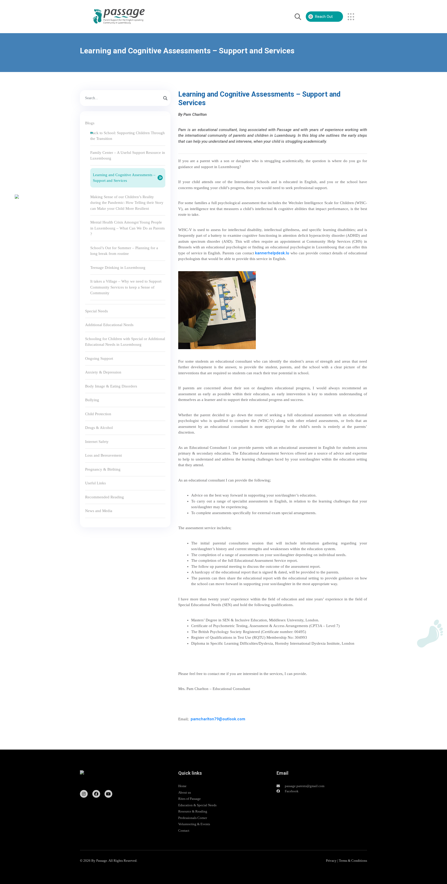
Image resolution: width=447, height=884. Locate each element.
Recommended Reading (104, 497)
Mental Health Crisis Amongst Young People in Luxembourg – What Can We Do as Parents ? (127, 228)
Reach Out (324, 16)
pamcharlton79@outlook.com (218, 719)
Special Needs (96, 311)
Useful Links (95, 483)
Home (182, 786)
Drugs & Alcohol (99, 428)
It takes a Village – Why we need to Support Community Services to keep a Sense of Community (125, 287)
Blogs (89, 123)
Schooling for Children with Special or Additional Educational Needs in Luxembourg (125, 342)
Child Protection (98, 414)
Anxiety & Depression (103, 372)
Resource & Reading (192, 811)
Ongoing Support (99, 358)
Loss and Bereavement (103, 455)
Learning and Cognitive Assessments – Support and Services (124, 178)
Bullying (92, 400)
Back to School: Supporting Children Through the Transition (127, 136)
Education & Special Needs (197, 805)
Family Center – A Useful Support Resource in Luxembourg (127, 155)
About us (184, 792)
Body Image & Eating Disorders (111, 386)
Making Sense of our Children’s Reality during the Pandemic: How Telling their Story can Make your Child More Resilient (126, 203)
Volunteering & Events (194, 824)
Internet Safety (97, 442)
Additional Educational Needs (109, 325)
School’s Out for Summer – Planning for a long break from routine (124, 251)
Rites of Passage (189, 799)
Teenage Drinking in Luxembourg (117, 267)
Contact (183, 830)
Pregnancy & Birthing (103, 469)
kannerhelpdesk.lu (272, 253)
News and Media (98, 511)
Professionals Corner (192, 818)
